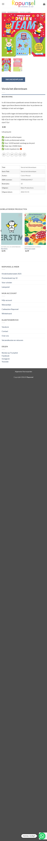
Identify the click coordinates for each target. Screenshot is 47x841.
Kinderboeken (13, 12)
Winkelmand (7, 313)
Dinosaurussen (30, 249)
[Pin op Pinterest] (20, 154)
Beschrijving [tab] (7, 97)
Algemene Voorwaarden (23, 371)
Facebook (5, 356)
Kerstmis (4, 249)
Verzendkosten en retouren (12, 340)
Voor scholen (7, 282)
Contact (5, 331)
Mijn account (7, 300)
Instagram (6, 359)
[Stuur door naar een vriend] (16, 154)
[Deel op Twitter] (12, 154)
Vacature (5, 327)
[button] (3, 4)
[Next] (41, 34)
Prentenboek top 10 (9, 278)
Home (4, 12)
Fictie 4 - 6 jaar (25, 12)
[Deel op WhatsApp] (4, 154)
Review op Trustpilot (10, 353)
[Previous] (5, 34)
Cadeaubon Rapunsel (10, 309)
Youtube (5, 361)
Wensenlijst (6, 305)
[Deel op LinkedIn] (24, 154)
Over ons (5, 336)
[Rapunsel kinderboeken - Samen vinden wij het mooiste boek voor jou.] (23, 4)
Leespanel (6, 287)
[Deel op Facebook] (8, 154)
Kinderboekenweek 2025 (11, 274)
